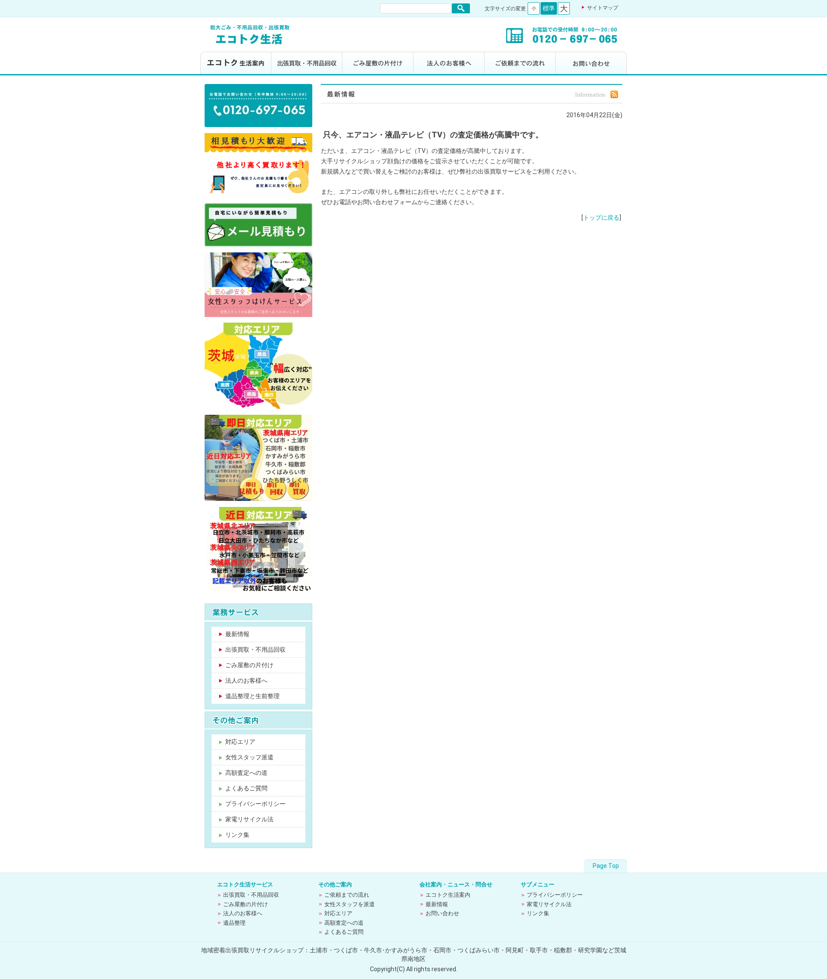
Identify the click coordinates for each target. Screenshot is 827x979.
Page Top (606, 865)
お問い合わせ (591, 63)
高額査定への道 (246, 772)
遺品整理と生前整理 (252, 696)
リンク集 (237, 834)
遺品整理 (234, 923)
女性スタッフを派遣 (349, 904)
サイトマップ (602, 8)
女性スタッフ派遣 (249, 757)
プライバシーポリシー (255, 803)
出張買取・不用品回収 (306, 63)
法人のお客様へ (449, 63)
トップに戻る (601, 217)
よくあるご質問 (246, 788)
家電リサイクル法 (249, 819)
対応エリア (240, 741)
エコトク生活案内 (235, 63)
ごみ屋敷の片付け (378, 63)
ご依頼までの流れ (520, 63)
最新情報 (237, 634)
